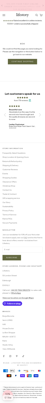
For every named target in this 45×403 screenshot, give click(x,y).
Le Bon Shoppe (8, 332)
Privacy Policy (8, 210)
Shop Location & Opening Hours (15, 157)
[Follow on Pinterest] (17, 356)
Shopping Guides (9, 178)
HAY (4, 324)
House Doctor (8, 328)
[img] (22, 97)
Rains (4, 341)
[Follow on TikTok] (23, 356)
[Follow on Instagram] (10, 356)
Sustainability (7, 206)
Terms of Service (9, 215)
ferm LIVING (7, 320)
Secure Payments (9, 223)
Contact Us (7, 190)
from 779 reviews (21, 100)
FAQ (25, 237)
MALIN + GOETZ (9, 337)
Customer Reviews (10, 169)
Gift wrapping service (11, 198)
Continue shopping (23, 61)
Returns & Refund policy (12, 161)
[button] (5, 115)
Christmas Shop (8, 186)
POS (23, 363)
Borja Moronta (8, 316)
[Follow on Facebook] (3, 356)
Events (5, 173)
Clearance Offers (9, 182)
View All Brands (8, 349)
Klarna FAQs (7, 219)
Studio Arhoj (7, 345)
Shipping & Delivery (10, 165)
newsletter (25, 8)
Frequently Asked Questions (13, 153)
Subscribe (11, 258)
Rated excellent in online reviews (27, 20)
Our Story (6, 202)
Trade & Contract (9, 194)
